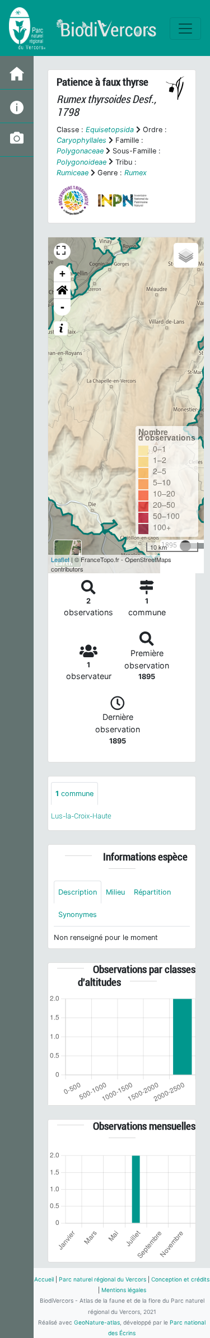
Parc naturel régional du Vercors (102, 1279)
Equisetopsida (110, 129)
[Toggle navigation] (185, 28)
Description (77, 892)
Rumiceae (72, 173)
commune (74, 793)
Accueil (44, 1279)
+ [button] (62, 273)
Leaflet (60, 559)
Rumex (135, 173)
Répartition (152, 892)
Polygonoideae (81, 162)
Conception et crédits (180, 1279)
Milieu (115, 892)
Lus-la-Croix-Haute (81, 816)
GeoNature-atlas (97, 1322)
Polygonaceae (80, 151)
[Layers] (186, 255)
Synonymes (77, 914)
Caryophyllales (81, 140)
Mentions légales (123, 1289)
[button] (62, 290)
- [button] (62, 307)
